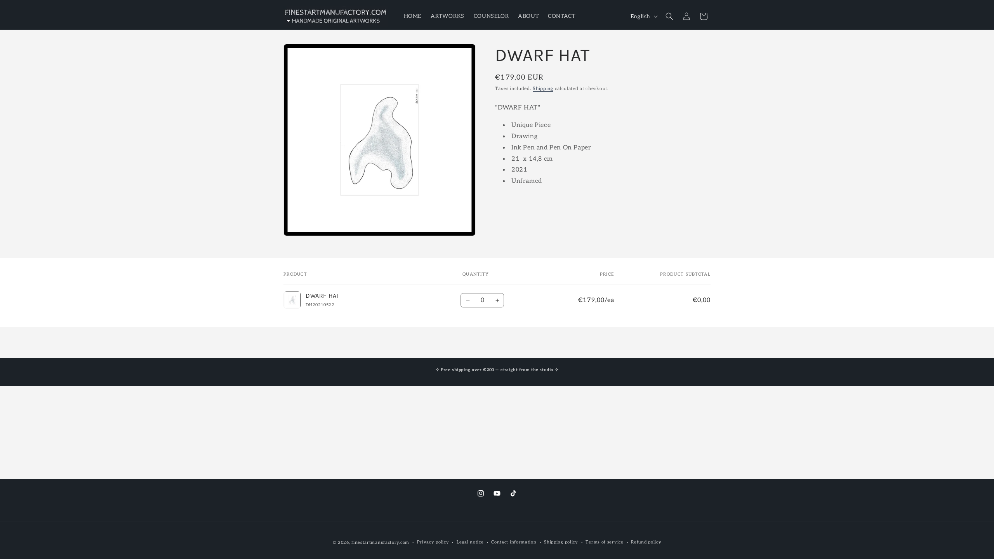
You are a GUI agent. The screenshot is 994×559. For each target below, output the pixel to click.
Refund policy (646, 542)
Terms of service (604, 542)
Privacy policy (433, 542)
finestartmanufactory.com (380, 542)
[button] (669, 16)
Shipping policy (561, 542)
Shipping (543, 89)
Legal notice (470, 542)
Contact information (513, 542)
